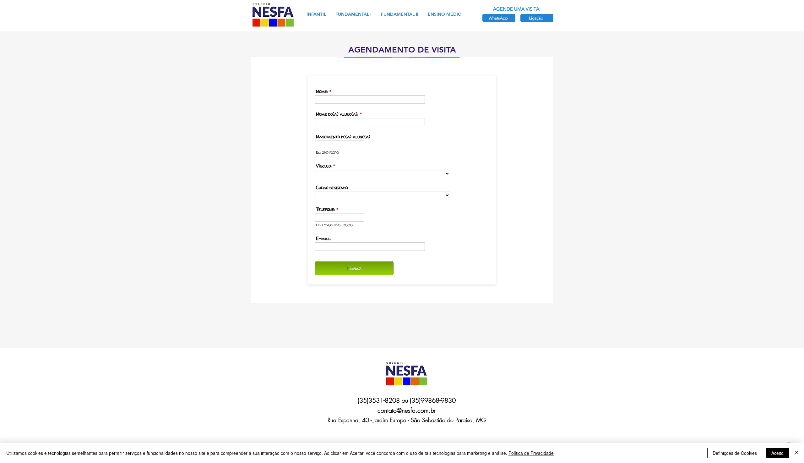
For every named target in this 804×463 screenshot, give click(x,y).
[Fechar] (796, 453)
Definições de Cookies (735, 453)
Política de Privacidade (531, 453)
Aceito (777, 453)
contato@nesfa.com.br (407, 410)
